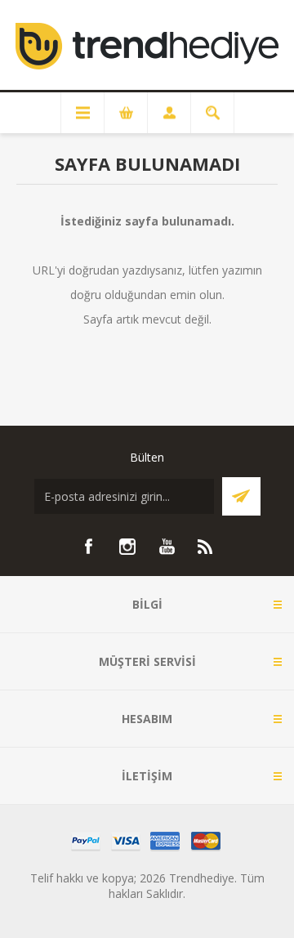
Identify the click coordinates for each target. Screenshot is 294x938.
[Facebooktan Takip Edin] (88, 547)
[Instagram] (127, 547)
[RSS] (206, 547)
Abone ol (241, 496)
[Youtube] (167, 547)
